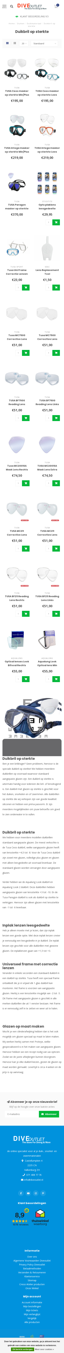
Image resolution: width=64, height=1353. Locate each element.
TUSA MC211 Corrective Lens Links (47, 534)
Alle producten (32, 1322)
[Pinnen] (42, 1336)
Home (12, 23)
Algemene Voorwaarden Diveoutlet (32, 1260)
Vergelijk (32, 1318)
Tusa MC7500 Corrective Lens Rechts (17, 339)
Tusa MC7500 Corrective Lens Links (47, 339)
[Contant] (32, 1336)
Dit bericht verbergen (22, 1349)
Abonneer (50, 1114)
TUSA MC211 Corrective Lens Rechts (17, 534)
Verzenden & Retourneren (32, 1272)
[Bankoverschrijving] (22, 1336)
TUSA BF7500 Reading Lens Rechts (17, 404)
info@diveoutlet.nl (33, 1179)
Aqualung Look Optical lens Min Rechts (47, 665)
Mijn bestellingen (32, 1306)
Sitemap (32, 1280)
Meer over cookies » (44, 1349)
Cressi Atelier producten (32, 1284)
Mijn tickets (32, 1310)
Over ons (32, 1256)
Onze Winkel (32, 1288)
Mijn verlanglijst (32, 1314)
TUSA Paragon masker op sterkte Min (17, 208)
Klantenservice (32, 1276)
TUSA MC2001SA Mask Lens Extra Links (47, 469)
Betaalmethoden (32, 1268)
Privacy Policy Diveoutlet (32, 1264)
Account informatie (32, 1302)
